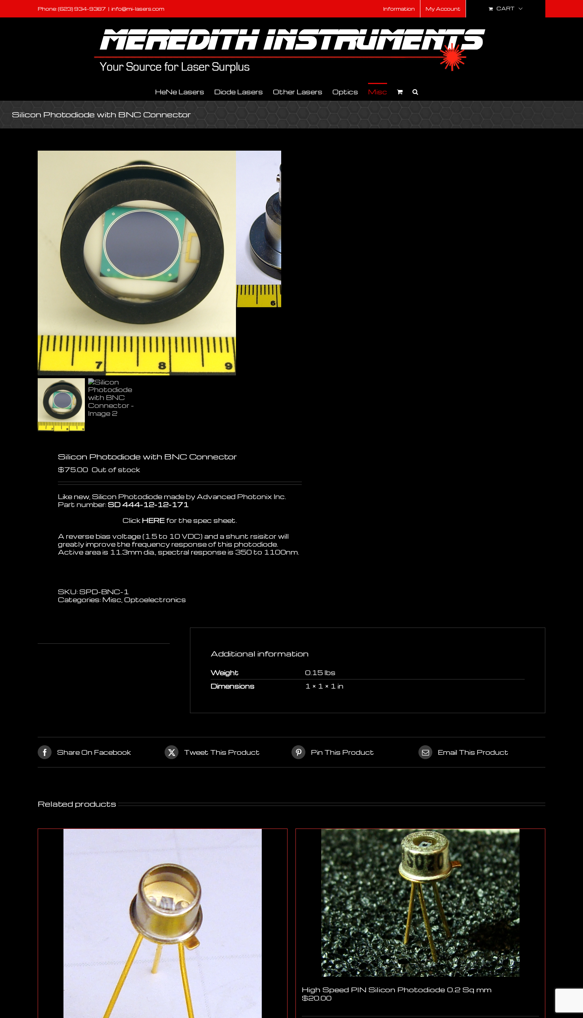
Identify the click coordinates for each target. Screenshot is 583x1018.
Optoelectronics (155, 599)
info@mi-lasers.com (137, 9)
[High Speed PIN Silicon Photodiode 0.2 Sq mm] (420, 903)
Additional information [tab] (79, 635)
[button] (415, 91)
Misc (111, 599)
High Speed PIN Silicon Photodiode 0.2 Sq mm (396, 989)
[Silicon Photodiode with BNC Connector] (137, 263)
